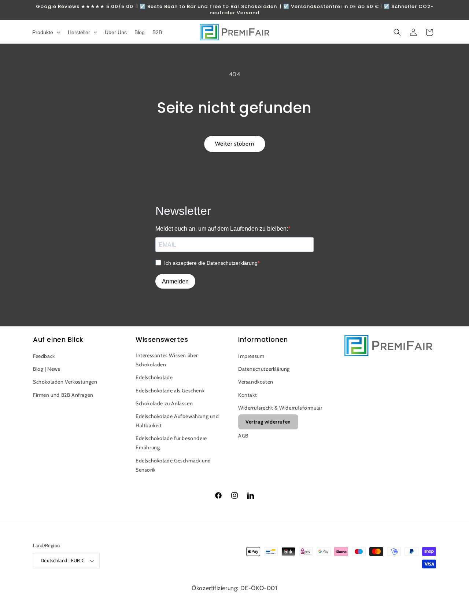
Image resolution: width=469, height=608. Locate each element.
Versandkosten (255, 381)
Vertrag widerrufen (268, 421)
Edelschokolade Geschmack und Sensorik (173, 465)
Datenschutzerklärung (264, 369)
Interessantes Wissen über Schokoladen (167, 360)
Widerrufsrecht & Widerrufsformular (280, 407)
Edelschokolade (154, 377)
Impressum (251, 356)
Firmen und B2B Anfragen (63, 395)
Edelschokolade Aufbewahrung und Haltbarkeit (177, 421)
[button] (397, 32)
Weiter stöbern (234, 143)
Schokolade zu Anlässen (164, 403)
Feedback (44, 356)
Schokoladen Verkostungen (65, 381)
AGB (243, 435)
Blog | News (46, 369)
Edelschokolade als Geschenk (170, 390)
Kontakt (247, 395)
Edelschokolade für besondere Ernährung (171, 443)
